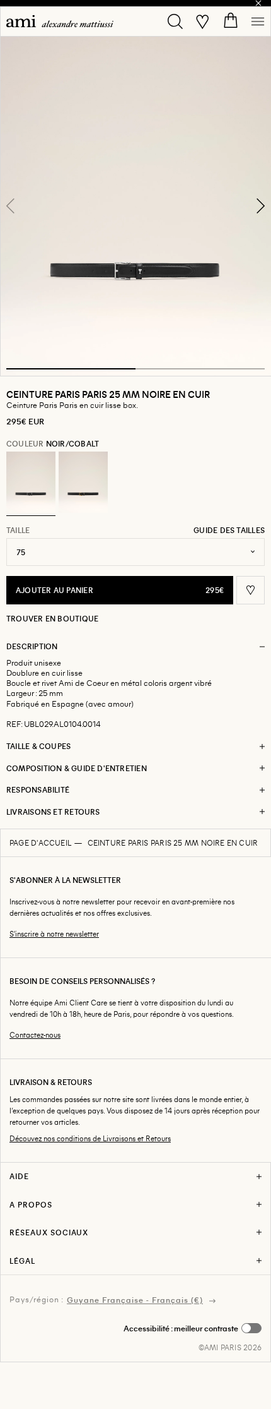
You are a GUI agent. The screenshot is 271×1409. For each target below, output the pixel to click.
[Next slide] (260, 205)
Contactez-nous (35, 1035)
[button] (135, 206)
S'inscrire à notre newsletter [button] (54, 933)
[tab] (71, 368)
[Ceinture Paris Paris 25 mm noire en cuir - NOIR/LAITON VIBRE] (83, 482)
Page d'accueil (40, 842)
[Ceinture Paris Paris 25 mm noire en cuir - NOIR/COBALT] (30, 482)
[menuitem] (59, 21)
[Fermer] (258, 3)
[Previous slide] (10, 205)
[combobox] (135, 552)
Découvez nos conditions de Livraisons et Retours (90, 1138)
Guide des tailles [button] (229, 529)
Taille (18, 529)
